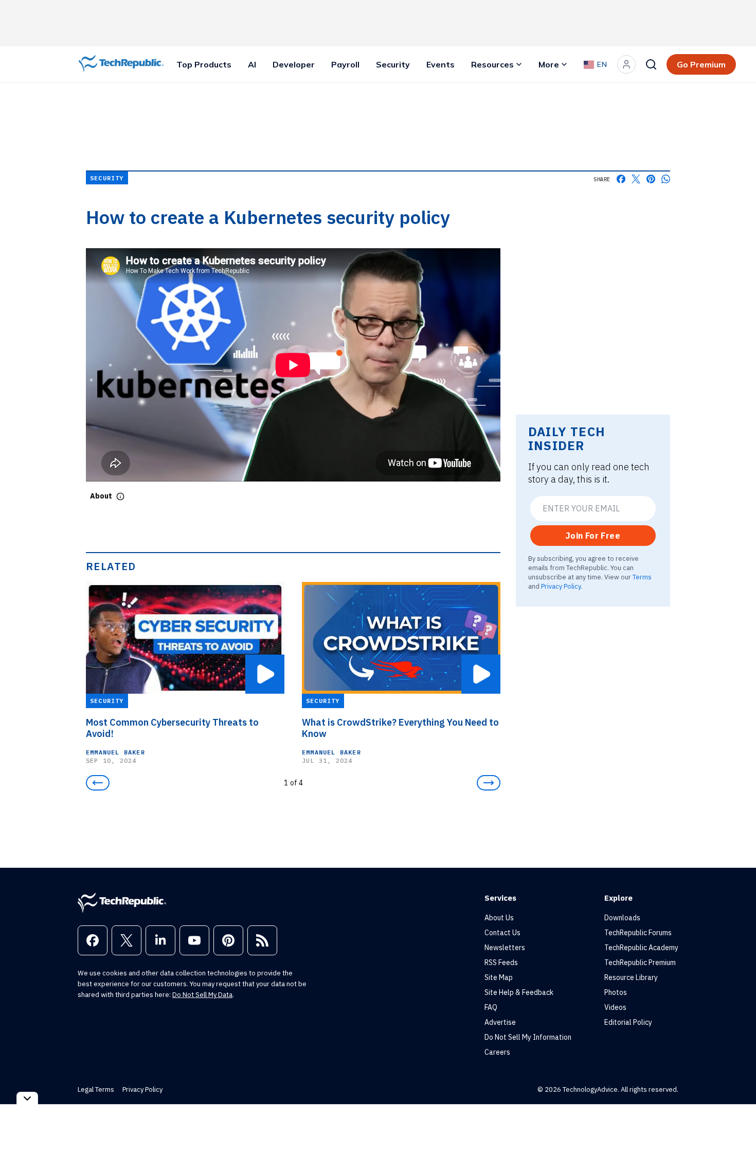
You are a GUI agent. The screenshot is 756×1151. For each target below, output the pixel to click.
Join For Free (593, 535)
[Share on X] (636, 179)
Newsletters (504, 947)
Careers (497, 1052)
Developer (294, 64)
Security (393, 64)
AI (252, 64)
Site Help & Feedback (518, 992)
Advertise (500, 1022)
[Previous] (98, 783)
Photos (615, 992)
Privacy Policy (561, 586)
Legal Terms (96, 1089)
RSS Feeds (501, 962)
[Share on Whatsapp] (665, 179)
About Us (499, 917)
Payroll (345, 64)
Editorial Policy (628, 1022)
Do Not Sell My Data (202, 994)
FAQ (490, 1007)
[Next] (488, 783)
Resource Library (631, 977)
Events (440, 64)
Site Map (498, 977)
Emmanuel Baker (115, 752)
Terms (642, 577)
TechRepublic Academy (641, 947)
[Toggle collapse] (27, 1098)
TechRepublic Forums (638, 932)
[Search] (651, 64)
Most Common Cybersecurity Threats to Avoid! (172, 728)
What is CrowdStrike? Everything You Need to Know (400, 728)
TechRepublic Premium (640, 962)
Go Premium (701, 64)
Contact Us (502, 932)
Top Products (203, 64)
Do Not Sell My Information (527, 1037)
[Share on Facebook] (621, 179)
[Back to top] (735, 1119)
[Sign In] (626, 64)
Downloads (622, 917)
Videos (615, 1007)
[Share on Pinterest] (650, 179)
